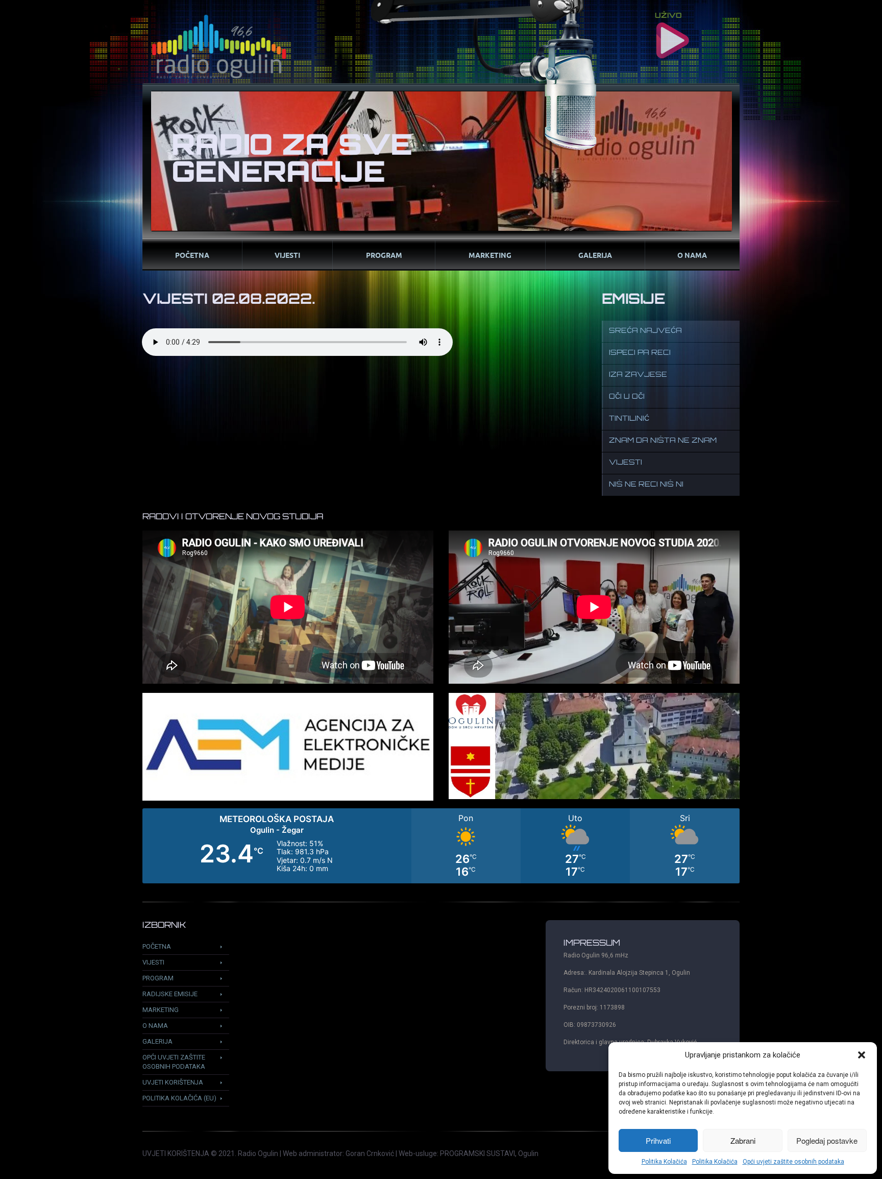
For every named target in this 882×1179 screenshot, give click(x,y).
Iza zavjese (638, 375)
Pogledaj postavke (826, 1140)
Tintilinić (629, 419)
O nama (692, 254)
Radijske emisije (170, 994)
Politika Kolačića (664, 1161)
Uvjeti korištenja (172, 1082)
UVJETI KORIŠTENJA (175, 1153)
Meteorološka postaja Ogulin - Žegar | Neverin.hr (441, 845)
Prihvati (658, 1140)
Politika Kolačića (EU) (179, 1098)
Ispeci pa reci (640, 353)
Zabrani (742, 1140)
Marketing (490, 254)
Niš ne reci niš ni (646, 485)
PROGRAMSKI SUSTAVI (477, 1153)
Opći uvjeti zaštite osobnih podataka (793, 1161)
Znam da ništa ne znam (663, 441)
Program (384, 254)
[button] (861, 1055)
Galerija (595, 254)
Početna (192, 254)
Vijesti (287, 254)
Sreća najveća (645, 331)
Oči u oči (627, 397)
